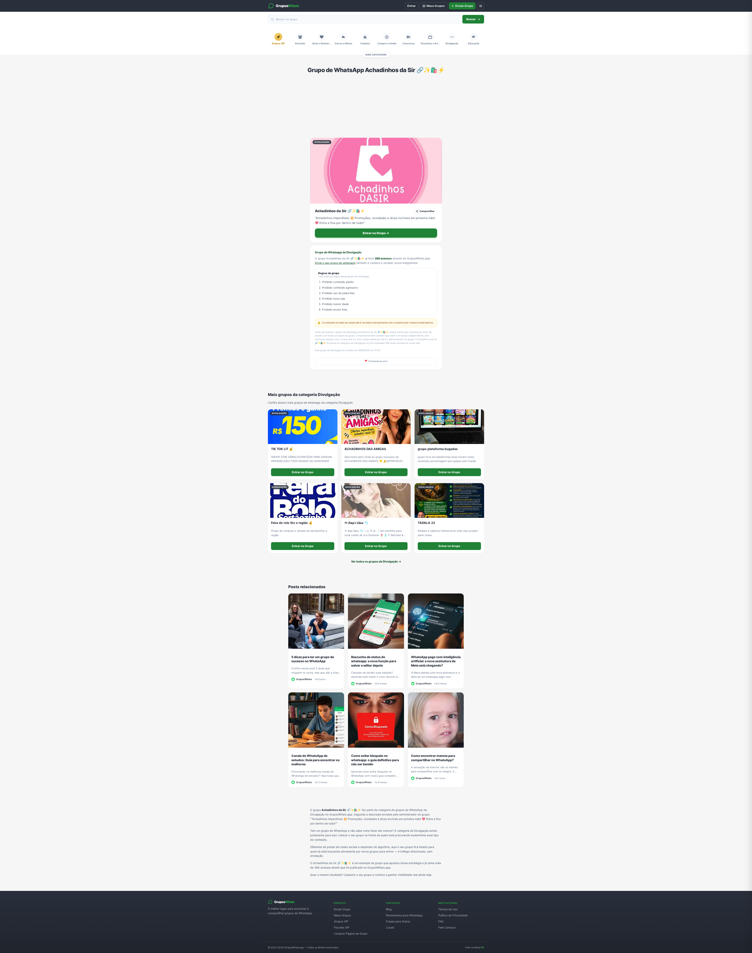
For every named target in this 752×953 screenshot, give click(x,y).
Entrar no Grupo (303, 472)
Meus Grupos (342, 915)
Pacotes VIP (341, 927)
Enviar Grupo (342, 909)
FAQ (441, 921)
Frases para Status (398, 921)
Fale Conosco (447, 927)
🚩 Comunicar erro (376, 361)
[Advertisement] (376, 105)
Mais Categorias (375, 54)
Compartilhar (427, 211)
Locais (390, 927)
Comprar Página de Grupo (350, 933)
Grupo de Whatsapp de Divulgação (338, 252)
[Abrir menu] (480, 5)
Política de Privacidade (453, 915)
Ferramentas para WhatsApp (404, 915)
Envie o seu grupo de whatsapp (335, 263)
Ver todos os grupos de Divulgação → (376, 561)
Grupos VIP (341, 921)
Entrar (411, 5)
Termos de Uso (447, 909)
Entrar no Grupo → (376, 233)
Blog (389, 909)
